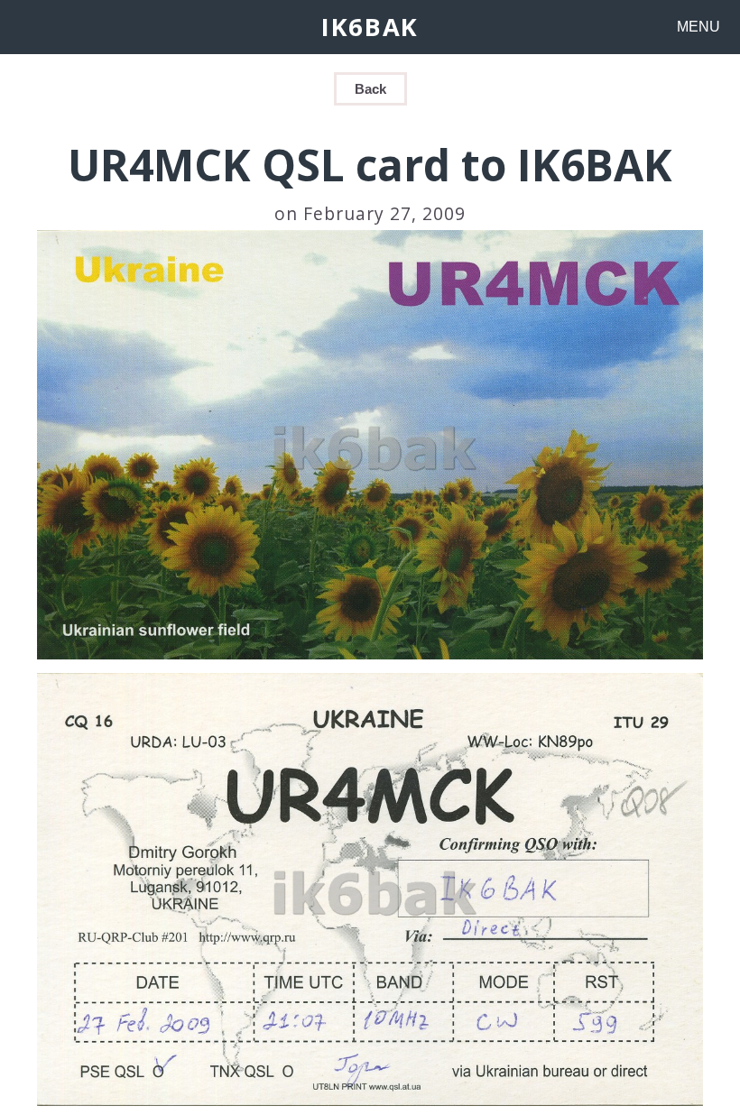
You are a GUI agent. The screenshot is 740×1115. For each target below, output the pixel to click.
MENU (698, 26)
